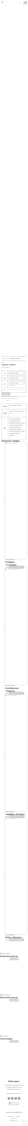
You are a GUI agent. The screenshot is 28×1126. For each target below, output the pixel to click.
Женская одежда (11, 356)
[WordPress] (19, 1098)
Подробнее (14, 959)
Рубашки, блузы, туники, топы (10, 398)
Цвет (5, 384)
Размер (4, 378)
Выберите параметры (16, 567)
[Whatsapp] (15, 1098)
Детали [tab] (7, 400)
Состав (4, 373)
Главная (4, 356)
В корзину (6, 394)
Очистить (11, 385)
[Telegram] (12, 1098)
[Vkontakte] (9, 1098)
